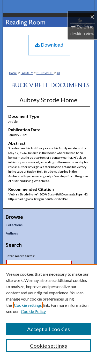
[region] (48, 311)
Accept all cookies (48, 329)
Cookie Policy (33, 311)
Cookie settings (28, 305)
